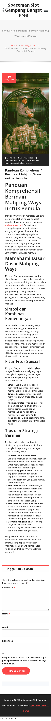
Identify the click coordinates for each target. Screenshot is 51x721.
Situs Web (7, 640)
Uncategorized (28, 45)
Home (14, 45)
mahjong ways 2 (12, 163)
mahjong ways (32, 160)
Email (5, 627)
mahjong (9, 160)
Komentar (8, 587)
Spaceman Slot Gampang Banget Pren (23, 10)
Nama (6, 613)
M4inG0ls (10, 158)
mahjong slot (19, 160)
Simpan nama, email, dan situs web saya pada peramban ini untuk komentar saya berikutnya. (24, 660)
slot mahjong (26, 163)
